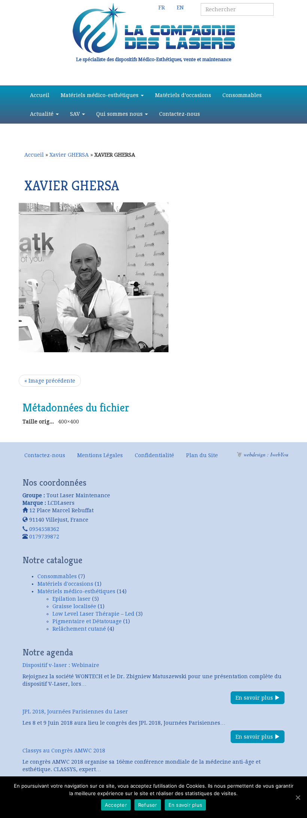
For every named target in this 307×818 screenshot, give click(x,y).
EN (180, 7)
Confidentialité (154, 455)
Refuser (147, 805)
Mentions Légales (100, 455)
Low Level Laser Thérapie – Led (93, 614)
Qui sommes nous (120, 114)
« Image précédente (49, 381)
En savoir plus (254, 698)
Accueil (39, 95)
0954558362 (44, 529)
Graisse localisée (74, 606)
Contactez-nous (179, 114)
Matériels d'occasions (65, 584)
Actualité (42, 114)
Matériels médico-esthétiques (100, 95)
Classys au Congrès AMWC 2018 (63, 751)
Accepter (116, 805)
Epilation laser (71, 599)
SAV (75, 114)
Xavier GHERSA (69, 155)
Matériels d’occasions (183, 95)
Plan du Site (202, 455)
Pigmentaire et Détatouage (87, 621)
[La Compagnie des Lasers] (153, 28)
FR (161, 7)
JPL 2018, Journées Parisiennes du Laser (75, 712)
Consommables (242, 95)
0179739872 (44, 537)
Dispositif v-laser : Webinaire (60, 665)
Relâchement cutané (79, 629)
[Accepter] (297, 797)
